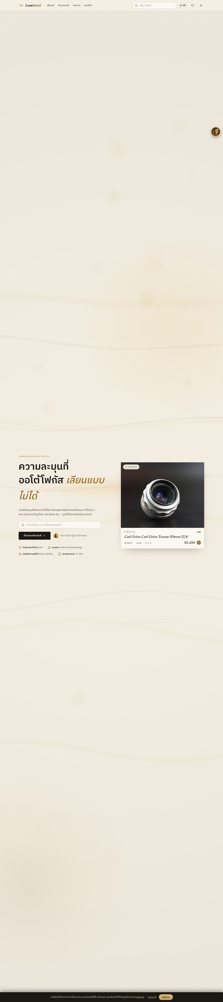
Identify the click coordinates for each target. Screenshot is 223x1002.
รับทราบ (166, 997)
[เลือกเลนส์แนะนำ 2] (200, 532)
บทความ (76, 5)
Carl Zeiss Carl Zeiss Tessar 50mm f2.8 (155, 537)
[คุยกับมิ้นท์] (215, 131)
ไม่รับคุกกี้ (152, 997)
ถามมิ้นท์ (88, 5)
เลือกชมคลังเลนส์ (33, 536)
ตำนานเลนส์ (63, 5)
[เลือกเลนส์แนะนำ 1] (197, 532)
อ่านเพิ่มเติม (139, 997)
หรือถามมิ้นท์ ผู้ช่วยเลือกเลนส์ (73, 536)
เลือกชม (50, 5)
